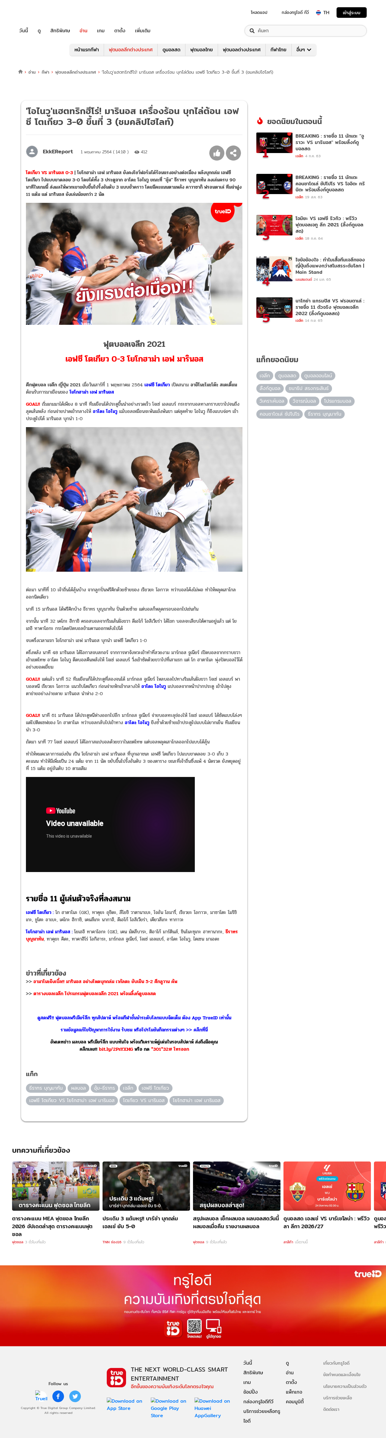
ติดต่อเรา (331, 1409)
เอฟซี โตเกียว (155, 1088)
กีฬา (45, 72)
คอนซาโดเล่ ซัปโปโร (279, 414)
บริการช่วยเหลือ (337, 1397)
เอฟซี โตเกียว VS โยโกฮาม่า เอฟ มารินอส (72, 1100)
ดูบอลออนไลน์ (318, 375)
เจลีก (128, 1088)
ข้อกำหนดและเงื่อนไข (341, 1374)
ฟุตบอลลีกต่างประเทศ (131, 49)
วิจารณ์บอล (304, 401)
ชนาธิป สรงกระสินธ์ (309, 388)
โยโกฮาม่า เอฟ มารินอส (196, 1100)
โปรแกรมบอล (337, 401)
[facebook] (58, 1396)
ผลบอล (78, 1088)
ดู (39, 30)
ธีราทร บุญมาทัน (46, 1088)
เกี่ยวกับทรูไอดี (336, 1363)
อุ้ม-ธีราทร (104, 1088)
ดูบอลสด (171, 49)
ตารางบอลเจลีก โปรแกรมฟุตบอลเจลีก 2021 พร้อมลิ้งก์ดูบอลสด (94, 993)
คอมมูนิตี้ (295, 1401)
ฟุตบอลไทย (201, 49)
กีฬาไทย (278, 49)
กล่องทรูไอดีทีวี (258, 1401)
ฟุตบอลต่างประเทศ (242, 49)
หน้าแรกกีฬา (86, 49)
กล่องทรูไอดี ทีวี (295, 12)
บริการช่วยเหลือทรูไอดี (261, 1416)
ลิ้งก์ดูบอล (270, 388)
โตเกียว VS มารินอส (144, 1100)
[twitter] (75, 1396)
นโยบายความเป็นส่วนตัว (345, 1386)
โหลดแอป (259, 12)
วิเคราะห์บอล (272, 401)
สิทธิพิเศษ (60, 30)
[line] (41, 1396)
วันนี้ (23, 30)
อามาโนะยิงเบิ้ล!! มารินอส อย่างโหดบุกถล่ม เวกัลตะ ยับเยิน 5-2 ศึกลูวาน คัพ (105, 981)
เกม (101, 30)
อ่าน (83, 30)
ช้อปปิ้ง (250, 1392)
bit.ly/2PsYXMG (116, 1049)
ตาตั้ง (119, 30)
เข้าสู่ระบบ (351, 12)
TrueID (37, 12)
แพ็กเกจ (294, 1392)
